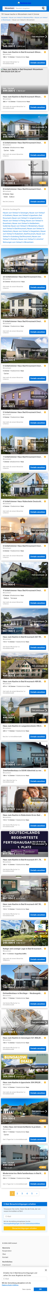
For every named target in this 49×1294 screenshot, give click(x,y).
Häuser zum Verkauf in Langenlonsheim (27, 218)
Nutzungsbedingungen (12, 1223)
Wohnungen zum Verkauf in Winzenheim (18, 242)
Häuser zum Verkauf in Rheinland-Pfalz (21, 17)
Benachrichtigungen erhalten (24, 1228)
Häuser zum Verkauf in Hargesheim (26, 231)
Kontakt (5, 1257)
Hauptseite (4, 17)
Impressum (6, 1265)
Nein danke (26, 1289)
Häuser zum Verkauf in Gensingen (15, 213)
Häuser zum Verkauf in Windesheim (24, 226)
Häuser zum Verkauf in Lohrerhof (30, 239)
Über (4, 1254)
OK (40, 1289)
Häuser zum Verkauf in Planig (14, 221)
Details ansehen (37, 63)
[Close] (46, 1270)
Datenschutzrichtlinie (32, 1223)
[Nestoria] (24, 3)
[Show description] (45, 52)
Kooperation (7, 1251)
